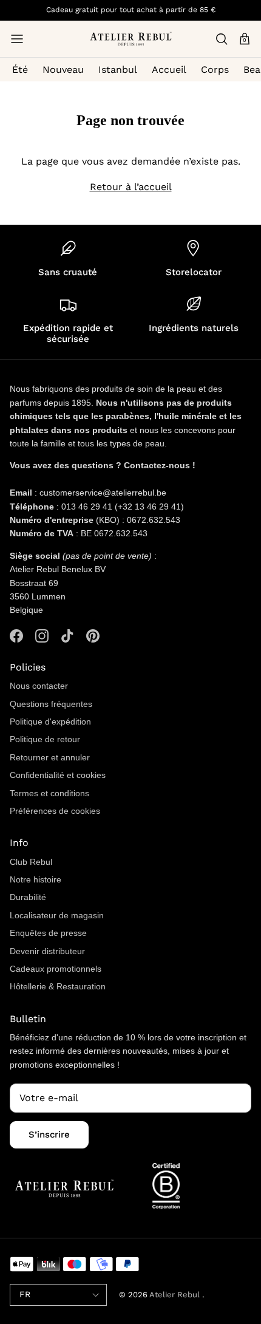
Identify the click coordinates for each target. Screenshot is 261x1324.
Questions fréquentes (51, 704)
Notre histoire (35, 879)
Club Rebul (31, 862)
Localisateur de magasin (57, 915)
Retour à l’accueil (131, 187)
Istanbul (117, 69)
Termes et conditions (49, 793)
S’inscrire (49, 1134)
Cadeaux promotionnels (55, 969)
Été (20, 69)
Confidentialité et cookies (58, 775)
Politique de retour (45, 739)
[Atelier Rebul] (131, 39)
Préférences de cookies (55, 811)
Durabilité (28, 897)
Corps (215, 69)
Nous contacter (39, 686)
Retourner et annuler (50, 757)
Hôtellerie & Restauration (58, 986)
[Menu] (17, 39)
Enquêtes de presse (48, 933)
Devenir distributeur (47, 951)
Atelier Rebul (175, 1294)
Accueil (169, 69)
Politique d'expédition (50, 721)
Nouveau (63, 69)
